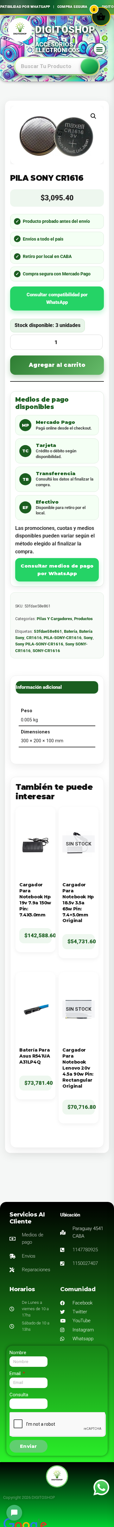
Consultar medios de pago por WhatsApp (57, 569)
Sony (88, 637)
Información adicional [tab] (39, 687)
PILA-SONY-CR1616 (63, 637)
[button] (99, 49)
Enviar (28, 1446)
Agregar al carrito (57, 365)
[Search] (89, 66)
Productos (83, 618)
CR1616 (34, 637)
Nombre (18, 1352)
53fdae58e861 (48, 631)
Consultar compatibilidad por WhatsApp (57, 298)
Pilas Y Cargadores (54, 618)
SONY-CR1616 (46, 650)
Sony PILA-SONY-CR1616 (39, 644)
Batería (70, 631)
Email (16, 1373)
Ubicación (70, 1215)
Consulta (19, 1395)
